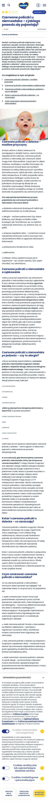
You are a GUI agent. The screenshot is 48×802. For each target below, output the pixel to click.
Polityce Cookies (21, 714)
